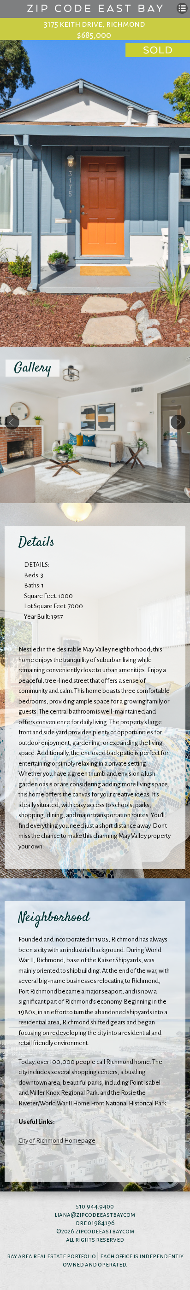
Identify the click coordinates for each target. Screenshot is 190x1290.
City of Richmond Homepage (56, 1140)
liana (63, 1214)
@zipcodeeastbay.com (103, 1214)
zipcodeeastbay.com (104, 1231)
